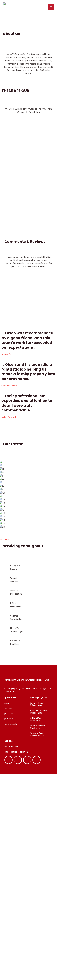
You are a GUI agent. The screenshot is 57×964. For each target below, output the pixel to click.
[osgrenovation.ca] (10, 7)
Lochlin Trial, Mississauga (36, 703)
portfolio (8, 713)
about (7, 702)
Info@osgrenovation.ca (16, 751)
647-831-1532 (11, 746)
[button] (28, 530)
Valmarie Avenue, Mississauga (38, 711)
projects (8, 718)
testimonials (10, 723)
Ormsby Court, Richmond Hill (37, 734)
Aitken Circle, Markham (37, 719)
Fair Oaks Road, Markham (38, 726)
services (8, 708)
